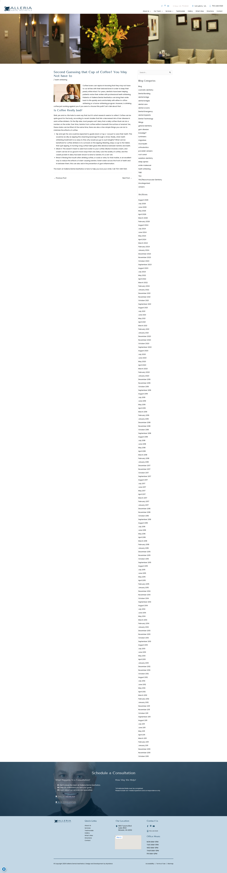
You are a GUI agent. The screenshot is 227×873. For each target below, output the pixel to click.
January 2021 (143, 333)
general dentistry (145, 126)
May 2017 (141, 491)
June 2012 (142, 684)
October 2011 (143, 713)
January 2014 (143, 627)
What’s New (89, 835)
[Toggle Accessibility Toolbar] (4, 869)
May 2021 (141, 318)
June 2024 (142, 232)
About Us (88, 826)
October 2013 (143, 638)
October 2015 (143, 559)
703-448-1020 (121, 169)
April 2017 (142, 494)
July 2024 (142, 229)
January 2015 (143, 587)
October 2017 (143, 473)
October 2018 (143, 430)
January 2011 (143, 745)
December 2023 (144, 254)
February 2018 (143, 458)
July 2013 (141, 648)
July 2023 (142, 272)
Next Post (127, 178)
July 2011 (141, 724)
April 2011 (141, 735)
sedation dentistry (145, 158)
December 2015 (144, 552)
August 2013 (143, 645)
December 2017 (144, 465)
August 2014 (143, 605)
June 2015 (142, 573)
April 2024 (142, 239)
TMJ (140, 176)
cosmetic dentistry (145, 90)
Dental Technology (145, 118)
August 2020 (143, 351)
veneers (141, 187)
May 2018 (141, 448)
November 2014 (144, 595)
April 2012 (142, 692)
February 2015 (143, 584)
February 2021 (143, 329)
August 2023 (143, 268)
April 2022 (142, 279)
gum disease (143, 129)
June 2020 (142, 358)
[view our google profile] (165, 6)
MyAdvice (109, 864)
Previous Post (60, 178)
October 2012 (143, 674)
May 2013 (141, 656)
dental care (142, 104)
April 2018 (142, 451)
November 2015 (144, 555)
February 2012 (143, 699)
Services (88, 828)
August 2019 (143, 394)
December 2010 (144, 749)
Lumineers (142, 136)
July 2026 (142, 203)
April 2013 (142, 659)
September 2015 (144, 562)
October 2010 (143, 756)
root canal (142, 154)
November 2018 (144, 426)
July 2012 (141, 681)
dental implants (144, 115)
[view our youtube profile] (168, 6)
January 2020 (143, 376)
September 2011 (144, 717)
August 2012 (143, 677)
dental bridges (144, 101)
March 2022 (143, 282)
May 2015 (142, 577)
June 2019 (142, 401)
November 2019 (144, 383)
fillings (140, 122)
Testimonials (89, 831)
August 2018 (143, 437)
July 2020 (142, 354)
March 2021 (142, 325)
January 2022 (143, 290)
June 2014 (142, 613)
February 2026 (144, 221)
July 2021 (141, 311)
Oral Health (142, 144)
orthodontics (143, 147)
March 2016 (142, 541)
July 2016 (141, 526)
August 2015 (143, 566)
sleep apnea (143, 162)
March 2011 (142, 738)
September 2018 (144, 433)
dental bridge (143, 97)
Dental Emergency (145, 111)
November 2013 (144, 634)
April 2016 (142, 537)
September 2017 (144, 476)
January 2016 (143, 548)
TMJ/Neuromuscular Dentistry (150, 180)
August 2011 (142, 720)
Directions (88, 838)
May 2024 (142, 236)
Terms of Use (160, 864)
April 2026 (142, 214)
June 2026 (142, 207)
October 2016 (143, 516)
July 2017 (141, 483)
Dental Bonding (144, 93)
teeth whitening (61, 80)
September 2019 (144, 390)
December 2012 (144, 666)
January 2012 (143, 702)
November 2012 (144, 670)
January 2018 (143, 462)
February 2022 (144, 286)
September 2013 (144, 641)
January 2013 (143, 663)
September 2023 (145, 264)
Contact (88, 840)
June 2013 (142, 652)
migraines (142, 140)
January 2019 (143, 419)
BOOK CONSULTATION (66, 802)
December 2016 (144, 508)
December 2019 (144, 379)
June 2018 (142, 444)
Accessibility (150, 864)
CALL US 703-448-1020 (66, 796)
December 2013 (144, 630)
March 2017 (142, 498)
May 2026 (142, 211)
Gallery (87, 833)
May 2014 (142, 616)
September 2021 (144, 304)
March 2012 (142, 695)
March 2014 (142, 620)
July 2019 (141, 397)
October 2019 (143, 386)
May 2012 (141, 688)
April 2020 (142, 365)
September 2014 (144, 602)
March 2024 (143, 243)
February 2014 (143, 623)
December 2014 (144, 591)
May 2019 (141, 404)
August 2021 (143, 308)
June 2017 (142, 487)
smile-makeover (144, 165)
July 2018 (141, 440)
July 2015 (141, 570)
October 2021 (143, 300)
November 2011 (144, 709)
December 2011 (144, 706)
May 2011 (141, 731)
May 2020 (142, 361)
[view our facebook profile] (162, 6)
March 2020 (143, 369)
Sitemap (170, 864)
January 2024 (143, 250)
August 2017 (143, 480)
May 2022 (142, 275)
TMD (140, 172)
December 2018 (144, 422)
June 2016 (142, 530)
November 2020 (144, 340)
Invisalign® (142, 133)
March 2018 (142, 455)
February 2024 (144, 247)
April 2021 (142, 322)
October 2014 (143, 598)
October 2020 (143, 343)
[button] (65, 796)
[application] (150, 11)
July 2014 (141, 609)
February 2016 (143, 544)
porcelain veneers (145, 151)
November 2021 (144, 297)
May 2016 (141, 534)
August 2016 (143, 523)
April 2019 (142, 408)
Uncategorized (144, 183)
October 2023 (143, 261)
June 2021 (142, 315)
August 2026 (143, 200)
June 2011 (141, 727)
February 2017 (143, 501)
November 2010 (144, 753)
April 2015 (142, 580)
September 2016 (144, 519)
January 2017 (143, 505)
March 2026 (143, 218)
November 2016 (144, 512)
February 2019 (143, 415)
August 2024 (143, 225)
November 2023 (144, 257)
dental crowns (144, 108)
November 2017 (144, 469)
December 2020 (144, 336)
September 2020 (145, 347)
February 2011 (143, 742)
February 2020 (144, 372)
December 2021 (144, 293)
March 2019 (142, 412)
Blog (140, 86)
